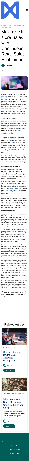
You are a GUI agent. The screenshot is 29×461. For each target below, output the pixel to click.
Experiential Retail (6, 25)
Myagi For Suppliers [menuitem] (15, 449)
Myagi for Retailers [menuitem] (14, 453)
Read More (9, 370)
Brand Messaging (12, 395)
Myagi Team (9, 65)
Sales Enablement (6, 27)
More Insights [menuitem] (14, 445)
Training (15, 347)
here (6, 296)
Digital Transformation (18, 25)
